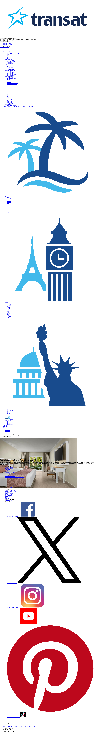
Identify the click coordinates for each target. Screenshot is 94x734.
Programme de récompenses (8, 50)
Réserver (19, 51)
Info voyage (5, 425)
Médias (6, 470)
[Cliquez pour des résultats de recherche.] (13, 434)
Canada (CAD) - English (7, 43)
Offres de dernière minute (10, 493)
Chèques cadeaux (8, 496)
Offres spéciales (20, 85)
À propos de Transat (9, 467)
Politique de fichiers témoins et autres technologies (14, 477)
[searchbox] (8, 434)
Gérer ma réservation (4, 47)
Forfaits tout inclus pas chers (10, 491)
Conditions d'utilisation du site (10, 478)
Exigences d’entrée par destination (11, 483)
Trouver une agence (6, 427)
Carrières (6, 471)
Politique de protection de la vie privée (12, 479)
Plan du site (7, 498)
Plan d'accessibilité (8, 474)
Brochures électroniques (9, 494)
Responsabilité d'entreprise (10, 472)
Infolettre (6, 719)
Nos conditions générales (10, 476)
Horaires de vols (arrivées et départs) (12, 485)
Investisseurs (7, 469)
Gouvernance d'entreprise (10, 468)
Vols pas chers (7, 492)
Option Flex (7, 497)
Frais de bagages (8, 484)
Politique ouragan (8, 495)
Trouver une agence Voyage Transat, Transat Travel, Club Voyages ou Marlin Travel (19, 726)
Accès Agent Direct (8, 500)
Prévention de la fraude (9, 487)
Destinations (19, 106)
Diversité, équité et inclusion (10, 473)
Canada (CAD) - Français (7, 44)
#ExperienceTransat (9, 718)
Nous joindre (5, 426)
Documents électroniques (10, 490)
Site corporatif (5, 428)
